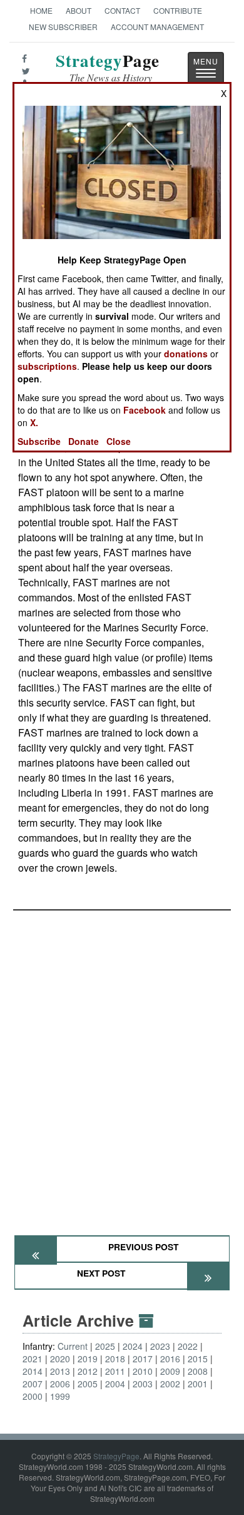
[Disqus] (122, 1067)
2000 (33, 1396)
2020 (60, 1358)
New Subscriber (63, 26)
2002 (170, 1383)
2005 (88, 1383)
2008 (198, 1371)
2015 (198, 1358)
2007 (33, 1383)
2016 (170, 1358)
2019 (88, 1358)
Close (118, 441)
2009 (170, 1371)
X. (34, 422)
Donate (83, 441)
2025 (105, 1346)
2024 (133, 1346)
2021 (33, 1358)
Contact (122, 10)
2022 (188, 1346)
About (78, 10)
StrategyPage (116, 1456)
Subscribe (39, 441)
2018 (115, 1358)
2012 (88, 1371)
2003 (143, 1383)
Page (108, 68)
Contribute (177, 10)
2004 (115, 1383)
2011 (115, 1371)
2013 (60, 1371)
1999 (60, 1396)
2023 (160, 1346)
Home (41, 10)
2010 (143, 1371)
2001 (198, 1383)
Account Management (157, 26)
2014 (33, 1371)
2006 (60, 1383)
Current (73, 1346)
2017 (143, 1358)
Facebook (144, 410)
